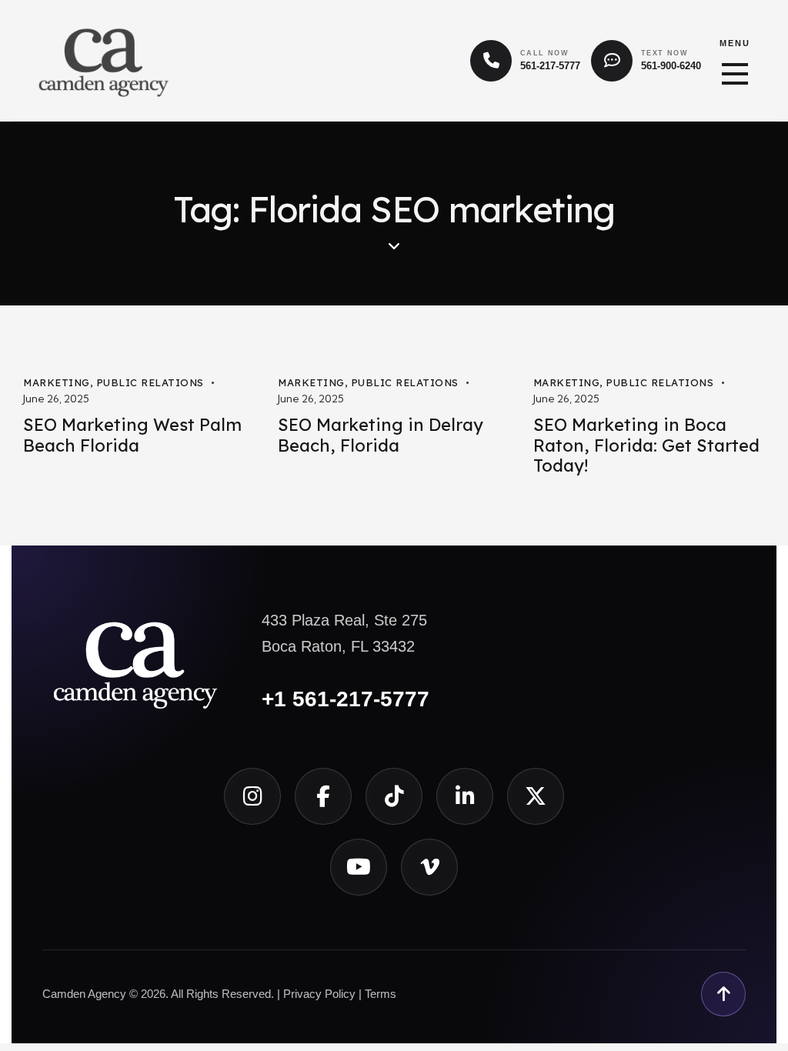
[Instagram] (252, 796)
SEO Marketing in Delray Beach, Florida (380, 435)
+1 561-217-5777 (345, 699)
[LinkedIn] (464, 796)
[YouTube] (358, 867)
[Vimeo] (429, 867)
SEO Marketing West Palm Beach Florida (132, 435)
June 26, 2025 (56, 398)
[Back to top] (723, 994)
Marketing (56, 382)
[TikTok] (394, 796)
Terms (380, 993)
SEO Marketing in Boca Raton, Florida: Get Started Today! (646, 445)
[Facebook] (323, 796)
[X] (535, 796)
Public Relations (150, 382)
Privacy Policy (319, 993)
